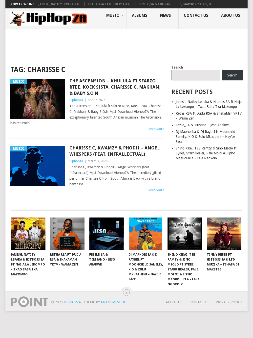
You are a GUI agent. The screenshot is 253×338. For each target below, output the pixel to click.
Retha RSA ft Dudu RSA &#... (110, 4)
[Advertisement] (100, 46)
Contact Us (196, 15)
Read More (156, 129)
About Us (230, 15)
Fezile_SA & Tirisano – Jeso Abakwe (202, 125)
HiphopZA (72, 302)
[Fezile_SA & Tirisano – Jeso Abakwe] (106, 233)
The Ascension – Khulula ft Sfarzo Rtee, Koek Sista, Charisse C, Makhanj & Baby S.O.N (115, 87)
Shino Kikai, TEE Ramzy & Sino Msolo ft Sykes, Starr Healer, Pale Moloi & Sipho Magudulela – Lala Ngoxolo (206, 153)
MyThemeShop (113, 302)
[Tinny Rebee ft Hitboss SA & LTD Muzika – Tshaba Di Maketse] (224, 233)
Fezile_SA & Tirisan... (156, 4)
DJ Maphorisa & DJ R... (196, 4)
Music (112, 15)
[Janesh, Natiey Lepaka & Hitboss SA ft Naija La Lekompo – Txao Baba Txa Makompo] (28, 233)
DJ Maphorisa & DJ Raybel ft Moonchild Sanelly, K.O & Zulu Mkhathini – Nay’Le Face (205, 137)
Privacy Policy (229, 302)
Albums (139, 15)
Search (177, 67)
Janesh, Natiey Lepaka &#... (60, 4)
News (165, 15)
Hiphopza (76, 100)
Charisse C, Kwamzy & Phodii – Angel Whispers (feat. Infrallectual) (114, 151)
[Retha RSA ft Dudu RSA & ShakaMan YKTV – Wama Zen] (67, 233)
